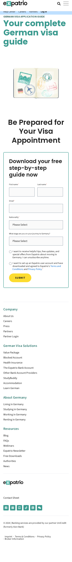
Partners (33, 11)
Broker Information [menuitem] (14, 539)
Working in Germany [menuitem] (14, 414)
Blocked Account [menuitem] (12, 357)
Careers (22, 11)
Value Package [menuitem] (11, 352)
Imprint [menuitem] (8, 536)
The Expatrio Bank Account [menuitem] (18, 368)
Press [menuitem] (6, 326)
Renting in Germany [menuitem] (14, 419)
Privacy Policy (35, 269)
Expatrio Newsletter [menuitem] (14, 451)
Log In (44, 11)
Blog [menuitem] (5, 435)
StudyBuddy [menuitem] (10, 378)
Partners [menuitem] (8, 331)
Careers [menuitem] (7, 321)
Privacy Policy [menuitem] (44, 536)
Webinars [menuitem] (8, 446)
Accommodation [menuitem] (12, 383)
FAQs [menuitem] (6, 441)
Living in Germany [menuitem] (13, 404)
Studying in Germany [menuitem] (15, 409)
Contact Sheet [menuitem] (11, 498)
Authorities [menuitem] (9, 461)
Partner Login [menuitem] (11, 336)
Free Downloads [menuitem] (12, 456)
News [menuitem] (6, 466)
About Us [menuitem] (8, 316)
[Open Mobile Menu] (66, 4)
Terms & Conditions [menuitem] (24, 536)
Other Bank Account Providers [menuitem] (20, 373)
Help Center (9, 11)
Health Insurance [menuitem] (12, 362)
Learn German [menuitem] (11, 388)
